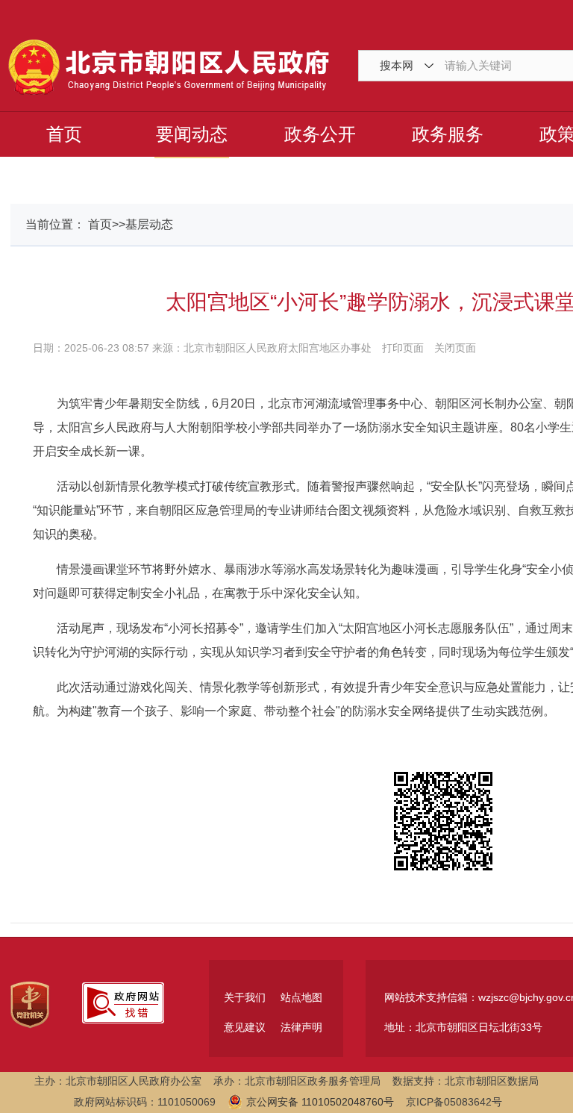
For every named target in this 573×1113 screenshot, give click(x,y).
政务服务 (447, 134)
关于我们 (245, 997)
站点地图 (301, 997)
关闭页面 (455, 348)
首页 (64, 134)
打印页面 (403, 348)
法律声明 (301, 1027)
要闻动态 (192, 134)
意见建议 (245, 1027)
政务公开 (320, 134)
